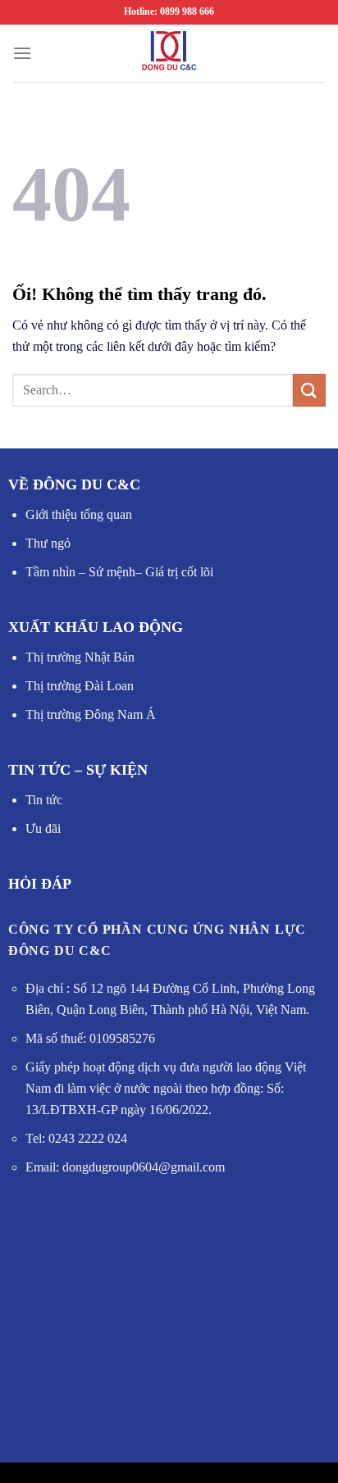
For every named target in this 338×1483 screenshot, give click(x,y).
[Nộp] (309, 390)
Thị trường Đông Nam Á (90, 714)
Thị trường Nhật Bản (80, 657)
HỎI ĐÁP (39, 884)
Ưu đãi (43, 828)
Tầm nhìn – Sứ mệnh (80, 572)
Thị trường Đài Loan (79, 686)
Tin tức (43, 800)
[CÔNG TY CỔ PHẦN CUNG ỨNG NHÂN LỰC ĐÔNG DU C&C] (169, 53)
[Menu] (22, 53)
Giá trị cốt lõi (177, 572)
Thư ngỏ (48, 543)
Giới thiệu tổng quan (78, 514)
